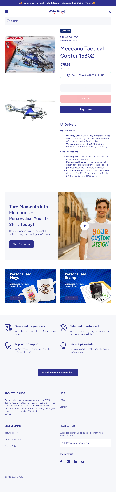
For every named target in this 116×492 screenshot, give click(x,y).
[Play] (84, 226)
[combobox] (58, 21)
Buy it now (86, 109)
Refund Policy (11, 433)
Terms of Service (13, 439)
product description (75, 167)
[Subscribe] (107, 443)
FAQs (62, 400)
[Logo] (58, 11)
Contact (63, 407)
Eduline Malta (17, 477)
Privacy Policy (11, 446)
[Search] (7, 21)
